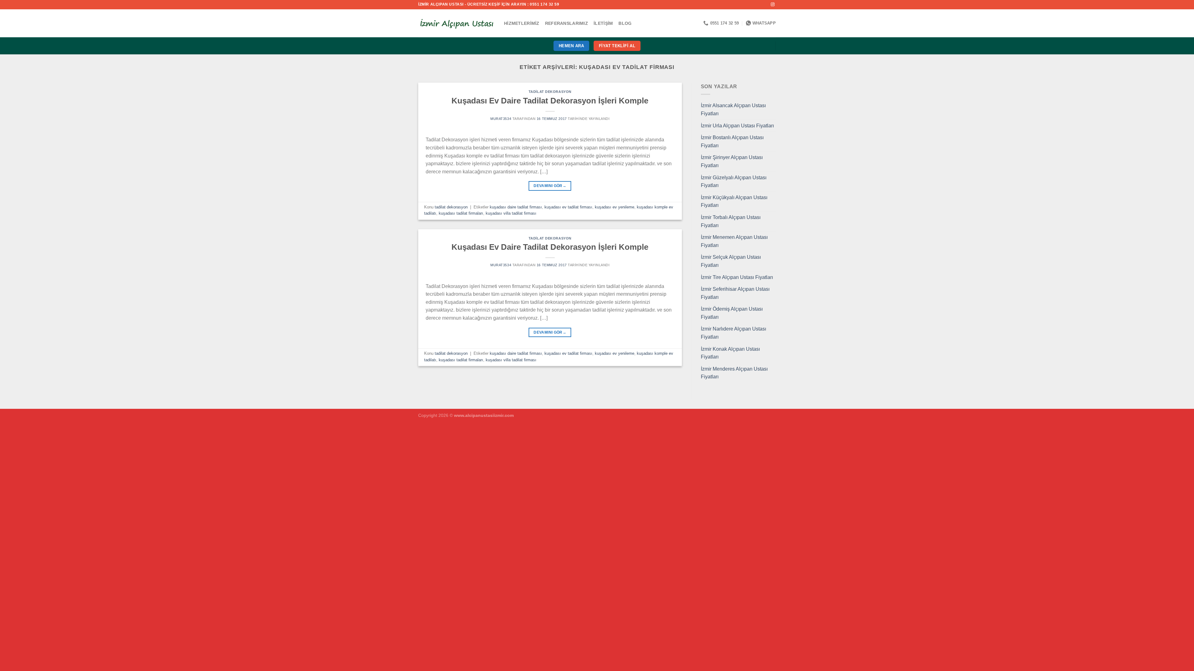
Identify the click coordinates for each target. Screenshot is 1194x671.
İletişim (603, 23)
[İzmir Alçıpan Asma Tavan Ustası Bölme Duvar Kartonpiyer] (456, 23)
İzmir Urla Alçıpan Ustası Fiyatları (737, 125)
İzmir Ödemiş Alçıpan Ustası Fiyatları (732, 313)
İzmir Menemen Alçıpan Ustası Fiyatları (734, 241)
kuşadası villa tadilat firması (511, 213)
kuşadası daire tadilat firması (516, 207)
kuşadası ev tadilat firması (568, 207)
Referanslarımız (566, 23)
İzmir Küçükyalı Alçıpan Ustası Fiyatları (734, 201)
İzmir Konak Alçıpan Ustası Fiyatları (730, 353)
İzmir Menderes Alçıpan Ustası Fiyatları (734, 373)
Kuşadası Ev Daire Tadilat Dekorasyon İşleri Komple (549, 100)
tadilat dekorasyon (550, 92)
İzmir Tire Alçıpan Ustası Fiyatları (737, 277)
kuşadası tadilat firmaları (461, 213)
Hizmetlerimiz (521, 23)
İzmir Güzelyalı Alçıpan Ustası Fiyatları (733, 181)
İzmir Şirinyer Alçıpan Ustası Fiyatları (732, 161)
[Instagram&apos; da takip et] (773, 4)
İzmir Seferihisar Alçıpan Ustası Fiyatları (735, 293)
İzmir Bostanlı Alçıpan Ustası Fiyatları (732, 141)
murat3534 (500, 119)
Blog (625, 23)
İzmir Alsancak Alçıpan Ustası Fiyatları (733, 109)
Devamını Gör (550, 186)
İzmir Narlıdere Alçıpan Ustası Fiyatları (733, 333)
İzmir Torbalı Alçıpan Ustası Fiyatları (731, 221)
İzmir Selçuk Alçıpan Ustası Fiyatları (731, 261)
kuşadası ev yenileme (614, 207)
